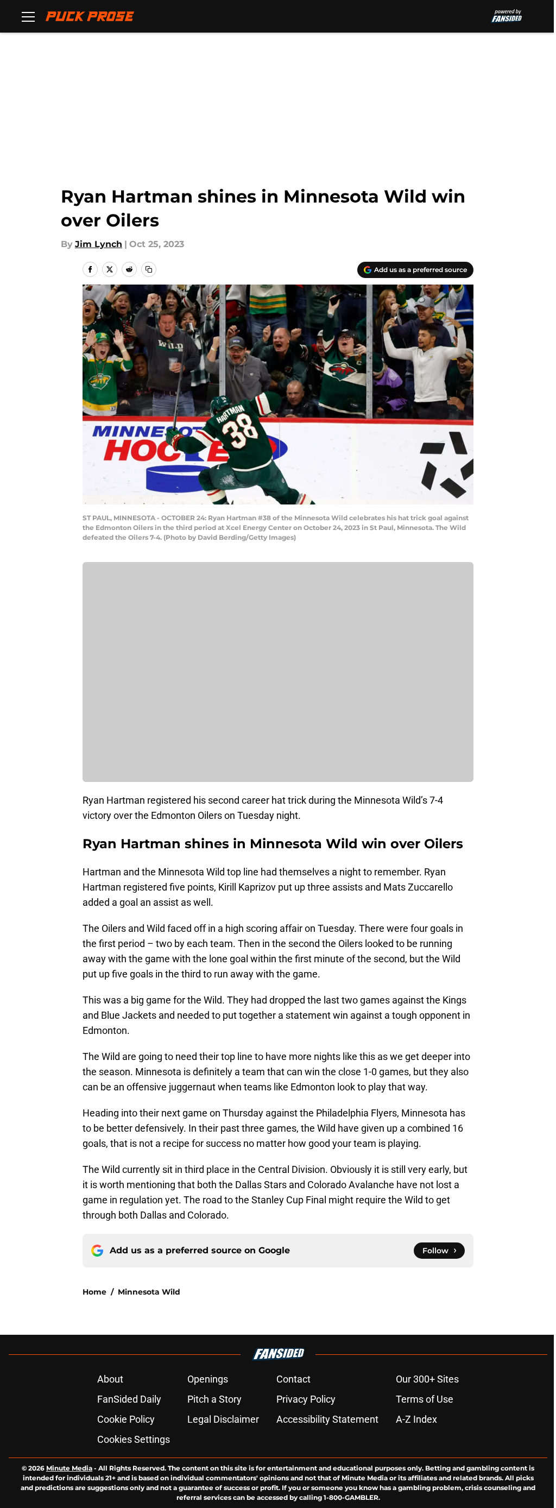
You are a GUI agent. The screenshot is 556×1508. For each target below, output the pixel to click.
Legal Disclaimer (223, 1419)
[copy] (148, 269)
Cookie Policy (126, 1419)
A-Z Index (416, 1419)
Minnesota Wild (149, 1292)
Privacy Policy (306, 1399)
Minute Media (69, 1468)
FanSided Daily (129, 1399)
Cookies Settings (133, 1439)
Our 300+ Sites (427, 1379)
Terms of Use (424, 1399)
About (110, 1379)
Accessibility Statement (327, 1419)
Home (94, 1292)
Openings (207, 1379)
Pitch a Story (214, 1399)
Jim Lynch (98, 244)
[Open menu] (28, 16)
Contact (293, 1379)
